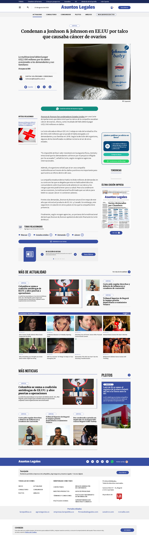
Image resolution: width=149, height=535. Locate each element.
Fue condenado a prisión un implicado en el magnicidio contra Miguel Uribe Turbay (84, 419)
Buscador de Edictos (106, 14)
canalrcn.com (108, 512)
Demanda (61, 235)
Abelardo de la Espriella (88, 1)
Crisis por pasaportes (53, 1)
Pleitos (107, 375)
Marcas (24, 235)
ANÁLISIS (88, 14)
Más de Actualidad (32, 271)
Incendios (67, 1)
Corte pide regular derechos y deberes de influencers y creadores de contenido (116, 286)
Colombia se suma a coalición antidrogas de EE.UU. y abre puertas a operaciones (29, 289)
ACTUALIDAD (37, 14)
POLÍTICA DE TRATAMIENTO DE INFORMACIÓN (84, 495)
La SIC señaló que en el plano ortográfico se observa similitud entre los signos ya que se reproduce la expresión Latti (115, 399)
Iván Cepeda (105, 1)
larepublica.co (25, 512)
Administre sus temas (60, 241)
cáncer (77, 235)
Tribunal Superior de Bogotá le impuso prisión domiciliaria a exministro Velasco (116, 301)
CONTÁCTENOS (58, 487)
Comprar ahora (116, 154)
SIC (76, 1)
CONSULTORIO (51, 14)
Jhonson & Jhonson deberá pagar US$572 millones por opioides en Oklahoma (26, 124)
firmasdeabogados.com (88, 512)
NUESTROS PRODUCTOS (61, 491)
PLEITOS (78, 14)
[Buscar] (27, 7)
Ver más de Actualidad (120, 272)
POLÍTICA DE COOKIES (60, 501)
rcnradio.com (123, 512)
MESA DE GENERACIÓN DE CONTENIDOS (82, 487)
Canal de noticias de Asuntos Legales (71, 109)
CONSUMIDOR (66, 14)
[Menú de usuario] (112, 8)
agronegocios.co (42, 512)
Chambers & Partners (35, 1)
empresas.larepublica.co (64, 512)
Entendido (127, 530)
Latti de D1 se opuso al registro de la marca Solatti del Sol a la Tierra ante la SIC (115, 390)
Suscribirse (124, 7)
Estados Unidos (42, 235)
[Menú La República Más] (19, 7)
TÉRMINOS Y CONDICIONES (62, 496)
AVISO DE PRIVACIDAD (82, 491)
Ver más (114, 232)
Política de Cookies (31, 532)
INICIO (20, 486)
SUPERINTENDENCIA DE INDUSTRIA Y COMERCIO (83, 501)
